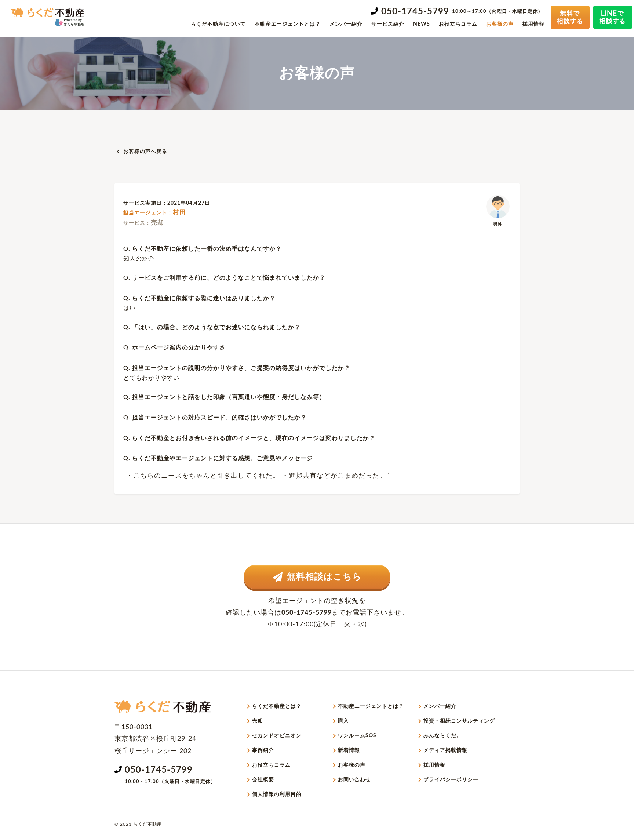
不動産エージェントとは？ (288, 24)
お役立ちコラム (458, 24)
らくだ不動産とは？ (277, 706)
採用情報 (533, 24)
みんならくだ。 (442, 735)
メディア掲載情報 (445, 750)
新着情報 (349, 750)
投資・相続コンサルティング (459, 721)
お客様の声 (500, 24)
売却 (257, 721)
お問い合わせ (354, 779)
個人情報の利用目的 (277, 794)
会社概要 (263, 779)
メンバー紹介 (345, 24)
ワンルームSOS (357, 735)
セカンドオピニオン (277, 735)
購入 (343, 721)
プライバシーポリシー (450, 779)
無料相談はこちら (324, 576)
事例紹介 (263, 750)
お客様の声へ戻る (145, 151)
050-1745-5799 (415, 11)
